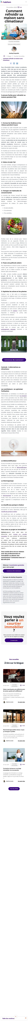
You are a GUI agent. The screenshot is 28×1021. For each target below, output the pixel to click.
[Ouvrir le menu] (26, 2)
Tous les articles (14, 788)
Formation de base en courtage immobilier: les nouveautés (12, 769)
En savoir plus (14, 640)
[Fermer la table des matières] (25, 1018)
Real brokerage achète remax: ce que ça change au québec (13, 730)
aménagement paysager (8, 329)
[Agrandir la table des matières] (15, 1016)
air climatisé (23, 396)
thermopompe (7, 495)
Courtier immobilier (14, 41)
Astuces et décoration (14, 44)
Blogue (9, 56)
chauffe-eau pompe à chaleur (9, 511)
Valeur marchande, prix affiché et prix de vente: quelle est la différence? (14, 690)
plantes (15, 311)
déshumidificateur (22, 467)
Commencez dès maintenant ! (14, 360)
